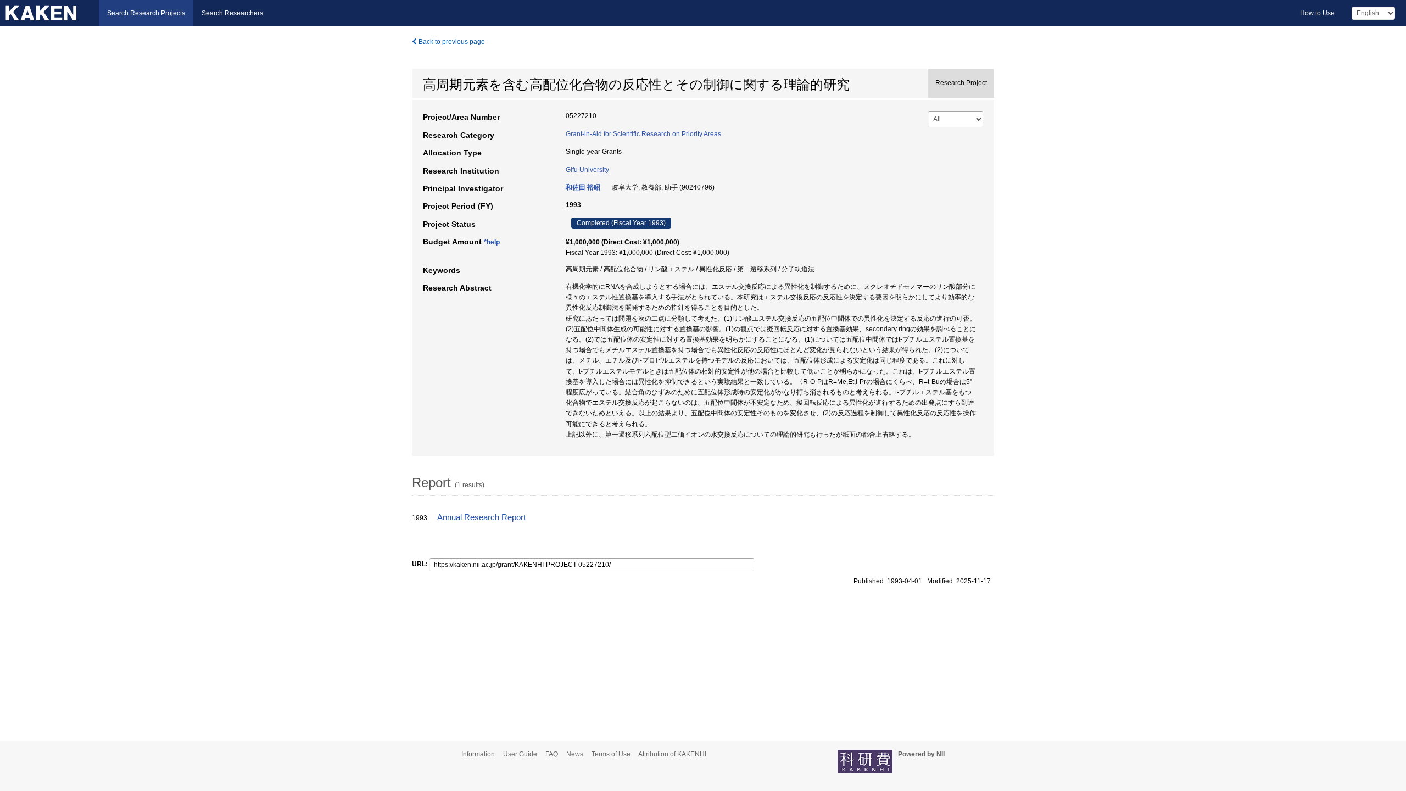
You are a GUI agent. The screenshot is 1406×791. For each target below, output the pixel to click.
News (574, 754)
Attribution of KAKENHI (672, 754)
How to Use (1317, 13)
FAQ (551, 754)
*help (492, 242)
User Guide (520, 754)
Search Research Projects (146, 13)
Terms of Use (611, 754)
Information (478, 754)
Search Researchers (232, 13)
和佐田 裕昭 (583, 187)
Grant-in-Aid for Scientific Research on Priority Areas (643, 134)
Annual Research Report (481, 517)
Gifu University (587, 170)
